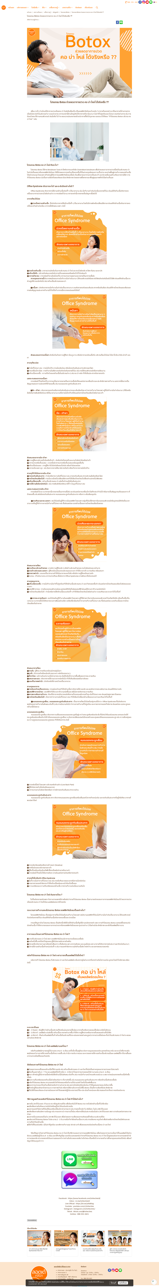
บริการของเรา (22, 7)
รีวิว (43, 7)
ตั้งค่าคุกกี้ (113, 1283)
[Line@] (79, 1160)
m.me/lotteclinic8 (82, 1201)
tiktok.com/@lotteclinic (82, 1211)
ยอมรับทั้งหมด (123, 1283)
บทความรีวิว (66, 7)
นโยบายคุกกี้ (43, 1284)
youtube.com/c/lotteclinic (83, 1206)
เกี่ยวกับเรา (89, 7)
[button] (97, 7)
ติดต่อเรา (78, 7)
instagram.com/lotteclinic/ (84, 1208)
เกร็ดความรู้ (53, 7)
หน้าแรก (11, 7)
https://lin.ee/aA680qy (85, 1203)
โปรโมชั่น (35, 7)
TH (156, 2)
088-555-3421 (83, 1214)
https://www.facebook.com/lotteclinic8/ (84, 1198)
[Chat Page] (79, 1180)
